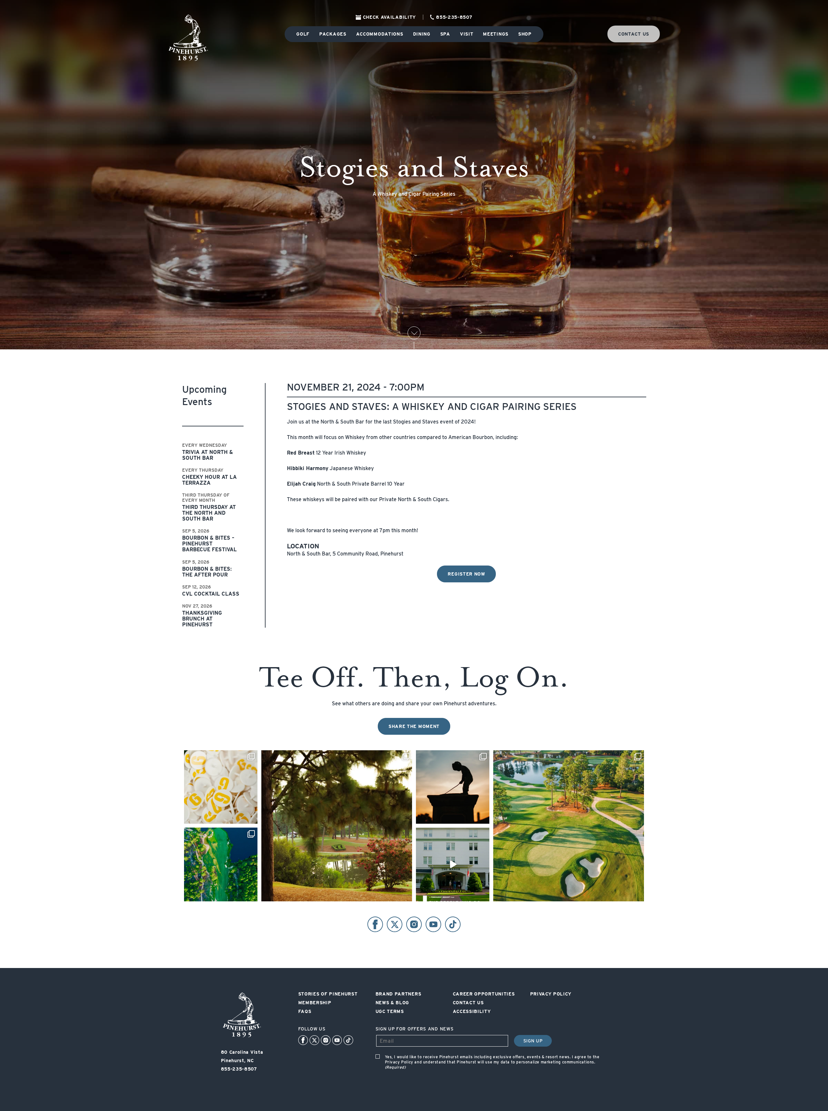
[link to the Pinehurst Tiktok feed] (348, 1040)
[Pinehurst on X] (394, 924)
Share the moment (414, 726)
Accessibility (472, 1011)
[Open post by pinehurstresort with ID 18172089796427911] (568, 825)
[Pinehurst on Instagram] (414, 924)
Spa (445, 34)
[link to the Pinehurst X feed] (314, 1040)
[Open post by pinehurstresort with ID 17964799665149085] (336, 825)
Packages (332, 34)
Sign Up (533, 1040)
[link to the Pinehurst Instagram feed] (326, 1040)
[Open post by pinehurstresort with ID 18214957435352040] (220, 787)
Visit (467, 34)
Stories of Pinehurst (328, 993)
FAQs (304, 1011)
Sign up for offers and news (415, 1028)
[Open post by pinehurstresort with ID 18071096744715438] (452, 864)
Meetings (495, 34)
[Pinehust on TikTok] (453, 924)
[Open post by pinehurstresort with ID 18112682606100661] (220, 864)
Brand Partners (398, 993)
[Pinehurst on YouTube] (433, 924)
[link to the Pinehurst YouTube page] (337, 1040)
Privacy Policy (551, 993)
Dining (421, 34)
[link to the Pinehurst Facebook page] (303, 1040)
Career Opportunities (484, 993)
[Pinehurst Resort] (241, 1037)
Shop (525, 34)
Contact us (633, 34)
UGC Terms (390, 1011)
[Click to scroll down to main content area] (414, 332)
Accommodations (379, 34)
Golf (303, 34)
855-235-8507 (454, 17)
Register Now (466, 574)
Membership (315, 1002)
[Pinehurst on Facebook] (375, 924)
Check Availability (389, 17)
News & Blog (392, 1002)
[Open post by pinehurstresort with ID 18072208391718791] (452, 787)
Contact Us (468, 1002)
